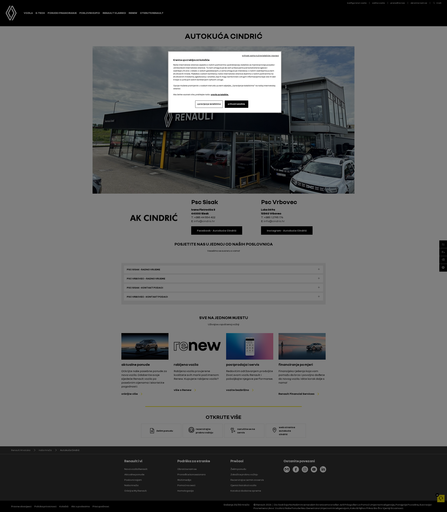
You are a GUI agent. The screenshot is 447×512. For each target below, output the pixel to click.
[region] (224, 82)
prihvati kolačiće (236, 104)
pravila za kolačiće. (220, 94)
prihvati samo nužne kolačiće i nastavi (260, 55)
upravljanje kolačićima (209, 104)
